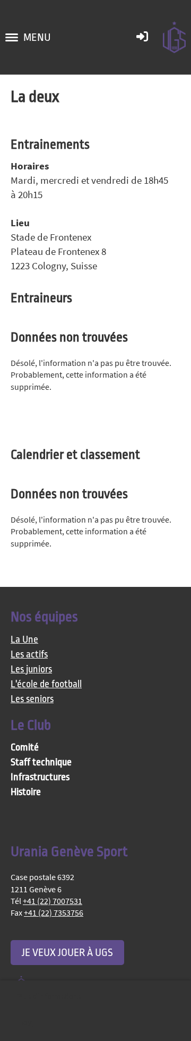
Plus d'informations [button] (49, 996)
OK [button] (27, 1023)
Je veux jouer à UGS (67, 952)
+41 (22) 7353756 (53, 912)
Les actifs (29, 654)
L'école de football (46, 684)
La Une (24, 639)
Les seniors (32, 699)
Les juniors (31, 669)
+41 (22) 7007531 (52, 900)
